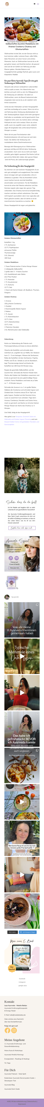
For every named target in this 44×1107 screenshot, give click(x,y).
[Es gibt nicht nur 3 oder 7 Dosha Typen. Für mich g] (22, 692)
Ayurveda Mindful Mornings (14, 1055)
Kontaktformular (16, 1022)
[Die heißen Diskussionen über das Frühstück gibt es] (22, 765)
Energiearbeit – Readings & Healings (16, 1059)
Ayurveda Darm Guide (12, 1089)
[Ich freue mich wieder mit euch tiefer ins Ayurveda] (22, 838)
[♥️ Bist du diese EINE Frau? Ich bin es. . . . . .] (22, 620)
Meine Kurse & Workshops (13, 1051)
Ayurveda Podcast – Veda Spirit (15, 1074)
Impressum (22, 1104)
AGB (8, 1101)
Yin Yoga (7, 1063)
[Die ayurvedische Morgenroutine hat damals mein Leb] (22, 802)
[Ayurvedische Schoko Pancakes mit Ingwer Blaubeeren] (22, 911)
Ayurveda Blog (9, 1085)
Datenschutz (32, 1101)
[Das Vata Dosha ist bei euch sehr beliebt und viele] (22, 656)
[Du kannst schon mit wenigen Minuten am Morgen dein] (22, 874)
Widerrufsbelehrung (18, 1101)
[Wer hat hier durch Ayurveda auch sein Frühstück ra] (22, 729)
